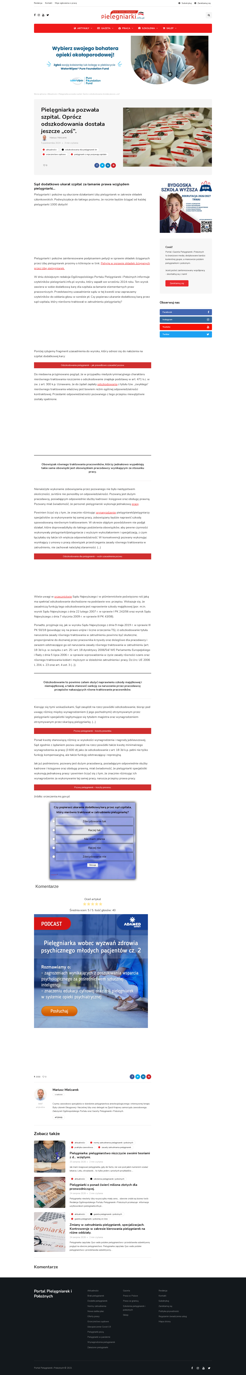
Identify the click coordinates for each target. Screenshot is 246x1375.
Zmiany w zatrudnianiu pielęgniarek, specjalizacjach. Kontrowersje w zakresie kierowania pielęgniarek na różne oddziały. (107, 1229)
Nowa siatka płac (95, 1311)
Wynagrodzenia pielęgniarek (101, 1342)
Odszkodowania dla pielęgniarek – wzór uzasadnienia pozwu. (92, 556)
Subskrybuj (187, 3)
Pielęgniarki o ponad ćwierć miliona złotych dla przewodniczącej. (103, 1187)
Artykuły (83, 28)
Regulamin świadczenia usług (173, 1316)
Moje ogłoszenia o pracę (66, 3)
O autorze (58, 1094)
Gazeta (105, 28)
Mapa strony (165, 1321)
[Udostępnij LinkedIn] (107, 165)
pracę (135, 504)
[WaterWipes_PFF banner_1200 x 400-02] (123, 63)
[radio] (84, 904)
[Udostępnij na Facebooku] (96, 165)
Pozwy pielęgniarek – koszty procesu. (92, 787)
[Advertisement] (92, 232)
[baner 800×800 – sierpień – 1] (91, 971)
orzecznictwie (63, 597)
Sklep (170, 28)
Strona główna (40, 94)
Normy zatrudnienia (96, 1306)
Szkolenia (148, 28)
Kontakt (48, 3)
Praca (126, 28)
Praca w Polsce (130, 1295)
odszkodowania (107, 384)
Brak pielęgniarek (95, 1295)
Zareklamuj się (204, 3)
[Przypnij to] (113, 165)
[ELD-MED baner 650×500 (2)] (210, 200)
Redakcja (38, 3)
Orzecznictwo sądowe (98, 1321)
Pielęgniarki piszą (95, 1331)
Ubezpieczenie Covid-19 (99, 1326)
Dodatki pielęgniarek (97, 1300)
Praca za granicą (131, 1300)
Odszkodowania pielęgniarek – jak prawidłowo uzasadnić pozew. (92, 365)
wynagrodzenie (106, 512)
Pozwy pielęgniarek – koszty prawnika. (93, 731)
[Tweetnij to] (102, 165)
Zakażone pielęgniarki (97, 1347)
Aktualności (52, 94)
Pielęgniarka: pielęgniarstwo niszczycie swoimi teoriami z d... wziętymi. (110, 1155)
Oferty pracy (93, 1316)
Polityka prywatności (169, 1311)
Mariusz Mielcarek (58, 137)
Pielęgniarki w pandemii (98, 1337)
